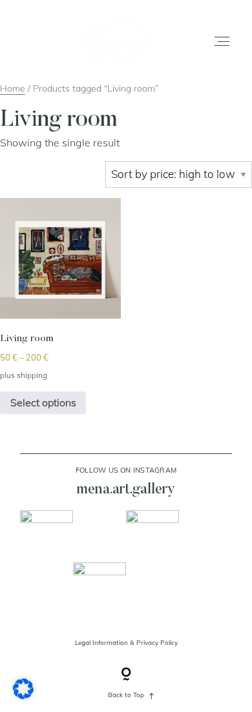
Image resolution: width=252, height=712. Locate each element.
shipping (32, 375)
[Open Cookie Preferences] (23, 694)
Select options (43, 402)
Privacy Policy (157, 642)
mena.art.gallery (126, 489)
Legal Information (101, 642)
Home (12, 88)
